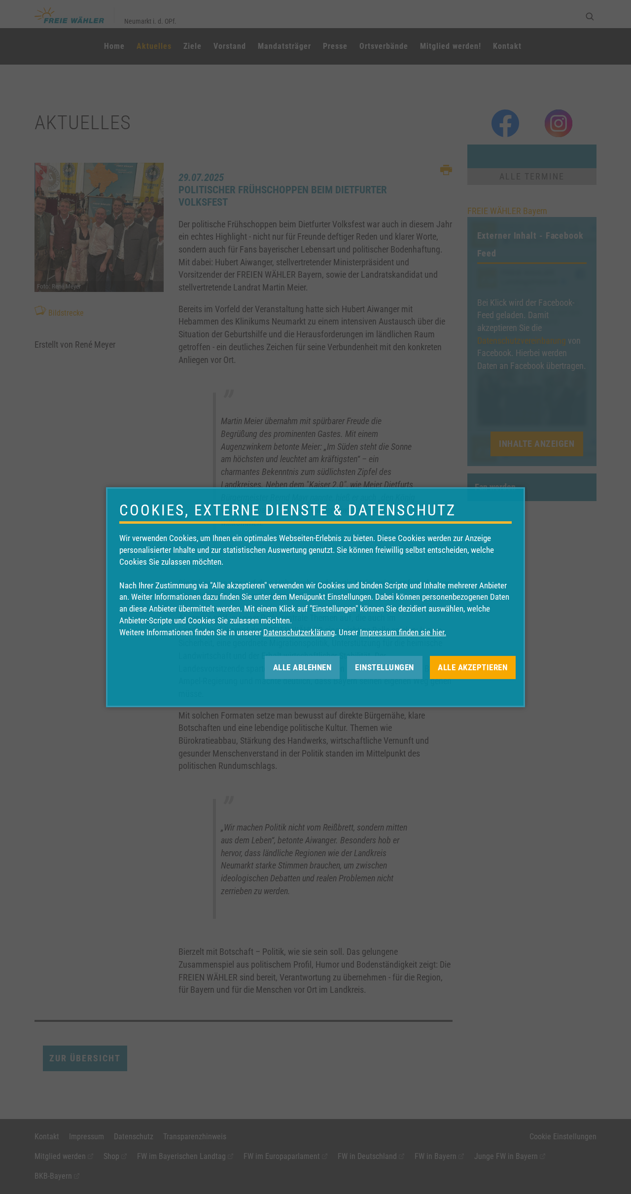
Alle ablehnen (302, 667)
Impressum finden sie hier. (403, 632)
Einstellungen (384, 667)
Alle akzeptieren (472, 667)
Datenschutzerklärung (299, 632)
